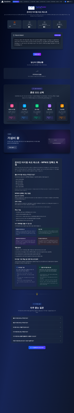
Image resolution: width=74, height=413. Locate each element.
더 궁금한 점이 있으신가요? (38, 347)
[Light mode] (64, 1)
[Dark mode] (65, 1)
